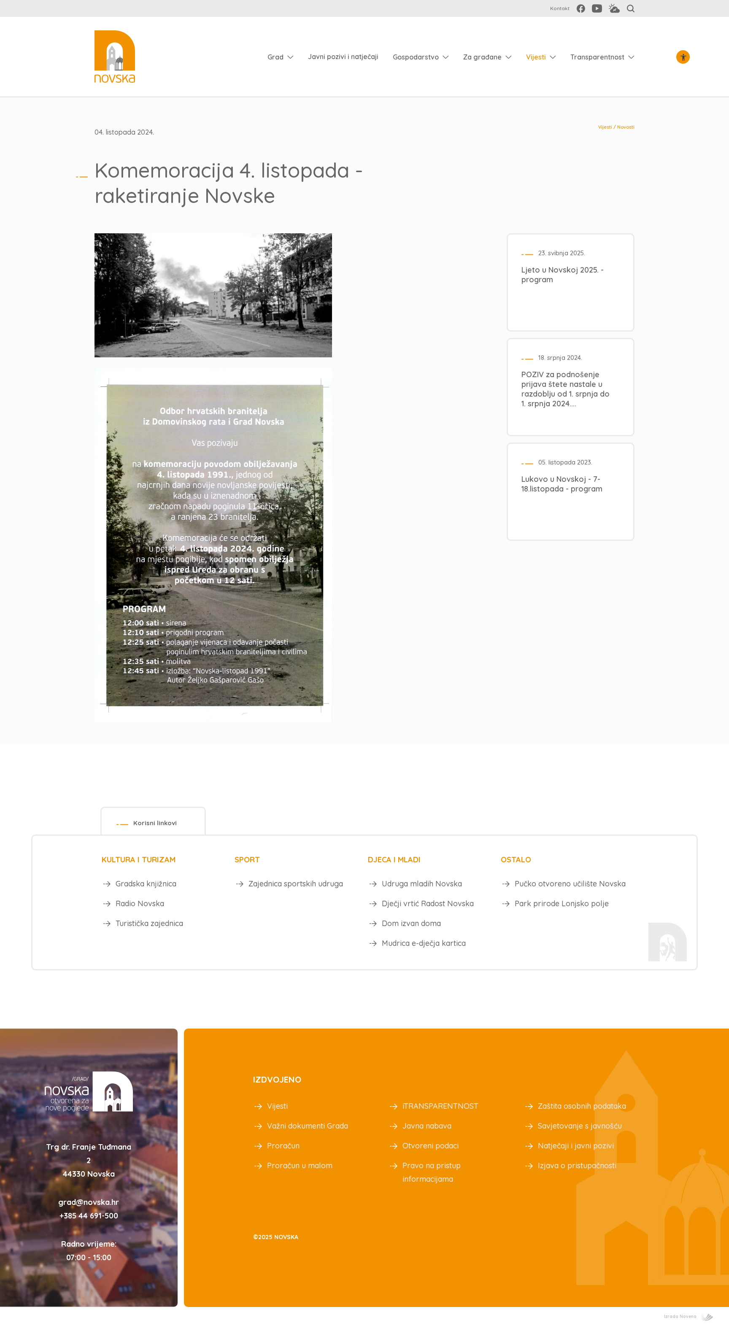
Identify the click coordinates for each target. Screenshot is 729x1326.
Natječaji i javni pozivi (576, 1145)
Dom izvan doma (411, 923)
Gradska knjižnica (146, 884)
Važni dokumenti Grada (307, 1126)
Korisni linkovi (155, 823)
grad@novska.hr (88, 1202)
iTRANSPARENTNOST (440, 1106)
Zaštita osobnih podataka (582, 1106)
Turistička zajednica (149, 923)
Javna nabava (426, 1126)
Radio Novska (140, 903)
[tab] (153, 821)
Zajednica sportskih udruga (295, 884)
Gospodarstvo (416, 57)
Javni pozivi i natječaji (343, 56)
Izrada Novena (680, 1316)
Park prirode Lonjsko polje (562, 903)
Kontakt (560, 8)
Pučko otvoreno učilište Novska (570, 884)
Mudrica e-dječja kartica (424, 943)
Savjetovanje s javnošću (580, 1126)
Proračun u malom (299, 1165)
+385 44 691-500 (88, 1216)
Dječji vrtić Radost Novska (428, 903)
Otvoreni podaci (430, 1145)
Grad (275, 57)
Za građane (482, 57)
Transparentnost (597, 57)
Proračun (283, 1145)
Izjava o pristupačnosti (577, 1165)
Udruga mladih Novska (422, 884)
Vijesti (536, 57)
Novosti (625, 127)
